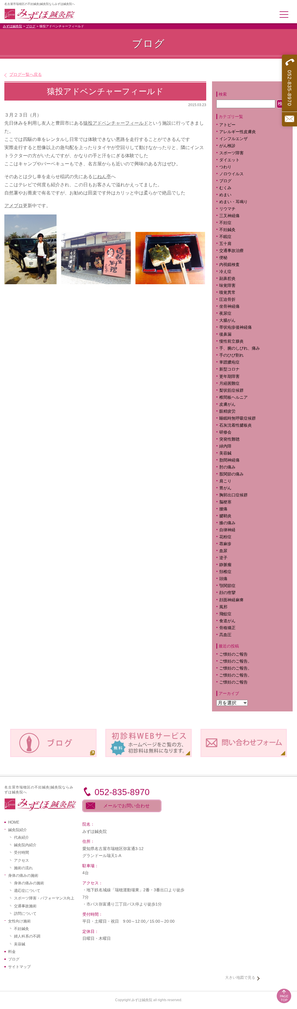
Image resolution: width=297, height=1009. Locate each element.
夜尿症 (225, 313)
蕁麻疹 (229, 544)
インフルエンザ (233, 139)
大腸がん (227, 320)
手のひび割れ (231, 355)
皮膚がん (227, 404)
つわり (225, 167)
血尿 (223, 551)
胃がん (225, 488)
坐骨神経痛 (229, 306)
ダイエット (229, 160)
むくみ (225, 188)
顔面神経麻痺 (231, 600)
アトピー (227, 125)
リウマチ (227, 209)
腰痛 (223, 509)
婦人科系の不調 (27, 936)
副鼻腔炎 (227, 278)
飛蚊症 (225, 614)
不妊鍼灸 (227, 230)
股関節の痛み (231, 474)
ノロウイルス (231, 174)
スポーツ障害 (231, 153)
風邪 (223, 607)
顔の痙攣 (227, 593)
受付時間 (21, 852)
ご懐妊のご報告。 (235, 661)
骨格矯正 (227, 628)
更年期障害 (229, 376)
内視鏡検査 (229, 264)
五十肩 (225, 243)
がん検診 (227, 146)
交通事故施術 (25, 906)
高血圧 (225, 635)
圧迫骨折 (227, 299)
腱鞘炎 (225, 516)
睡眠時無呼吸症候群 (237, 418)
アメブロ (13, 205)
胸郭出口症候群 (233, 495)
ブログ (30, 26)
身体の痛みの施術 (29, 883)
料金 (12, 951)
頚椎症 (225, 572)
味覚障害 (227, 285)
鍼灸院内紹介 (25, 845)
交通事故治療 (231, 250)
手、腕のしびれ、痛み (239, 348)
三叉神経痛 (229, 216)
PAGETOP (284, 998)
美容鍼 (225, 453)
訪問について (25, 913)
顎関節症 (227, 586)
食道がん (227, 621)
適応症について (27, 890)
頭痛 (223, 579)
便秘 (223, 257)
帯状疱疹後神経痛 (235, 327)
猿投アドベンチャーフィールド (115, 123)
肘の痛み (227, 467)
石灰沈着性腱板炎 (235, 425)
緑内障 (225, 446)
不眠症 (225, 237)
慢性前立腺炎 (231, 341)
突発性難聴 (229, 439)
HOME (13, 822)
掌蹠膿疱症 (229, 362)
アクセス (21, 860)
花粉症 (225, 537)
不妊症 (225, 223)
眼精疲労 (227, 411)
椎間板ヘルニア (233, 397)
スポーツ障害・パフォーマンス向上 (44, 898)
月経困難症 (229, 383)
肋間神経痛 (229, 460)
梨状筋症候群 (231, 390)
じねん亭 (102, 176)
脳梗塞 (225, 502)
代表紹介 (21, 837)
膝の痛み (227, 523)
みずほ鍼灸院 (12, 26)
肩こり (229, 481)
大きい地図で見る (240, 977)
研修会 (225, 432)
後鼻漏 (225, 334)
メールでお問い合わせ (126, 805)
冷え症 (225, 271)
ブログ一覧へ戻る (25, 74)
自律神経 (227, 530)
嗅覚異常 (227, 292)
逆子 (223, 558)
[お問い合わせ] (289, 119)
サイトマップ (19, 967)
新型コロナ (229, 369)
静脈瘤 (225, 565)
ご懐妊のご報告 (233, 654)
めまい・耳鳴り (233, 202)
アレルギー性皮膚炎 (237, 132)
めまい (225, 195)
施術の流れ (23, 868)
